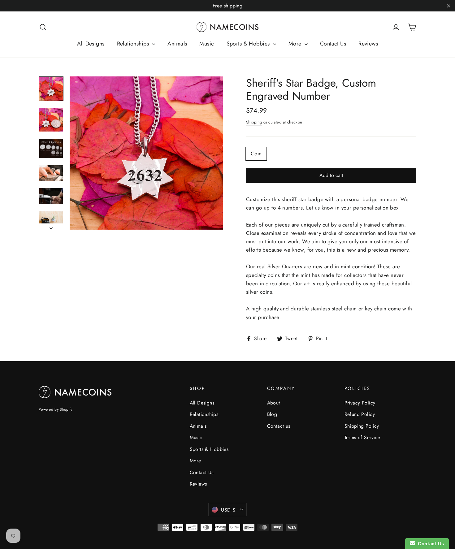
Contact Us (333, 44)
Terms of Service (362, 437)
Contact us (278, 426)
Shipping (254, 122)
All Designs (91, 44)
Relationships (134, 44)
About (273, 402)
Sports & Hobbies (249, 44)
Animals (177, 44)
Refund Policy (359, 414)
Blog (272, 414)
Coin (256, 153)
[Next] (51, 226)
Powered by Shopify (55, 409)
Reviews (368, 44)
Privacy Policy (359, 402)
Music (206, 44)
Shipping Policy (361, 426)
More (295, 44)
